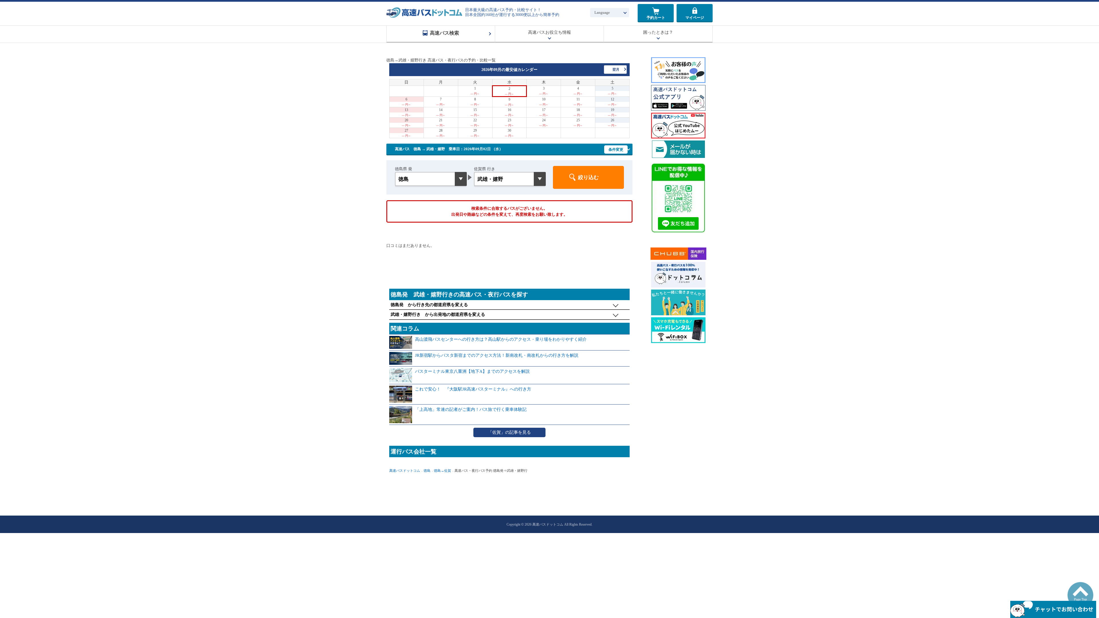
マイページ (694, 17)
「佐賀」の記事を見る (509, 432)
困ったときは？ (658, 32)
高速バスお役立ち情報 (549, 32)
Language (602, 12)
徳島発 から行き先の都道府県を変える (429, 304)
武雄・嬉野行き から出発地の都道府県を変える (438, 314)
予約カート (656, 17)
